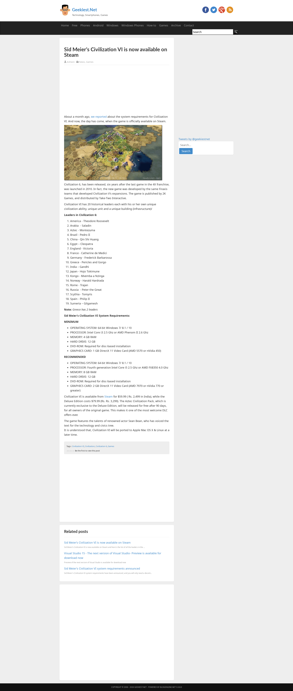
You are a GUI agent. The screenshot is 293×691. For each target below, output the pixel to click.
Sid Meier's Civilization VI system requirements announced (102, 568)
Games (89, 61)
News (82, 61)
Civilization (90, 446)
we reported (99, 116)
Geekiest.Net (84, 10)
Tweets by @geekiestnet (194, 139)
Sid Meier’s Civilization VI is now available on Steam (97, 542)
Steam (108, 396)
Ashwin (71, 61)
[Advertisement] (100, 42)
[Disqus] (116, 632)
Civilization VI (78, 446)
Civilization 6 (101, 446)
